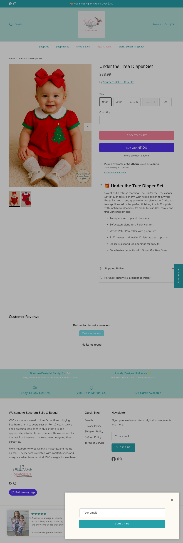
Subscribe (122, 523)
